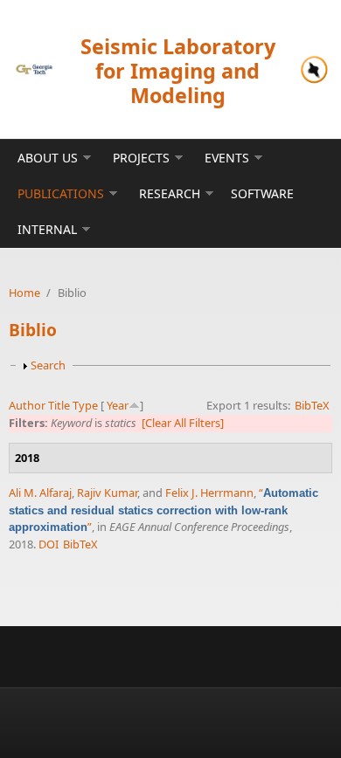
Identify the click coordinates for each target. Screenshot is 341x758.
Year (118, 405)
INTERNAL (47, 229)
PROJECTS (141, 157)
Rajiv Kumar (107, 492)
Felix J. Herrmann (209, 492)
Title (59, 405)
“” (163, 510)
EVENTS (227, 157)
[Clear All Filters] (183, 423)
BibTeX (312, 405)
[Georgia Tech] (34, 69)
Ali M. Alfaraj (40, 492)
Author (27, 405)
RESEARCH (169, 193)
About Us (47, 157)
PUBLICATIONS (60, 193)
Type (85, 405)
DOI (48, 544)
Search (48, 365)
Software (262, 193)
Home (24, 292)
